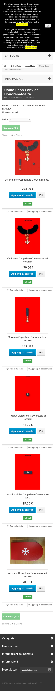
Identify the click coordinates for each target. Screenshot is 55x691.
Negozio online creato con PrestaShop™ (25, 683)
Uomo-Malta (30, 66)
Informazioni (14, 78)
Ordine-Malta (16, 66)
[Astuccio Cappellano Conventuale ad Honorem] (27, 550)
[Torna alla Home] (5, 66)
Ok (48, 26)
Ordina (5, 119)
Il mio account (11, 646)
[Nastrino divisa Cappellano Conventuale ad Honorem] (27, 472)
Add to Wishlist (16, 211)
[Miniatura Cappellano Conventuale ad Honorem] (27, 314)
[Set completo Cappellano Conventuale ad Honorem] (27, 157)
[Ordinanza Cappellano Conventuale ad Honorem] (27, 236)
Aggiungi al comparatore (41, 211)
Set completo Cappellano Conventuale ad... (27, 179)
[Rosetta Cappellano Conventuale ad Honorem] (27, 393)
